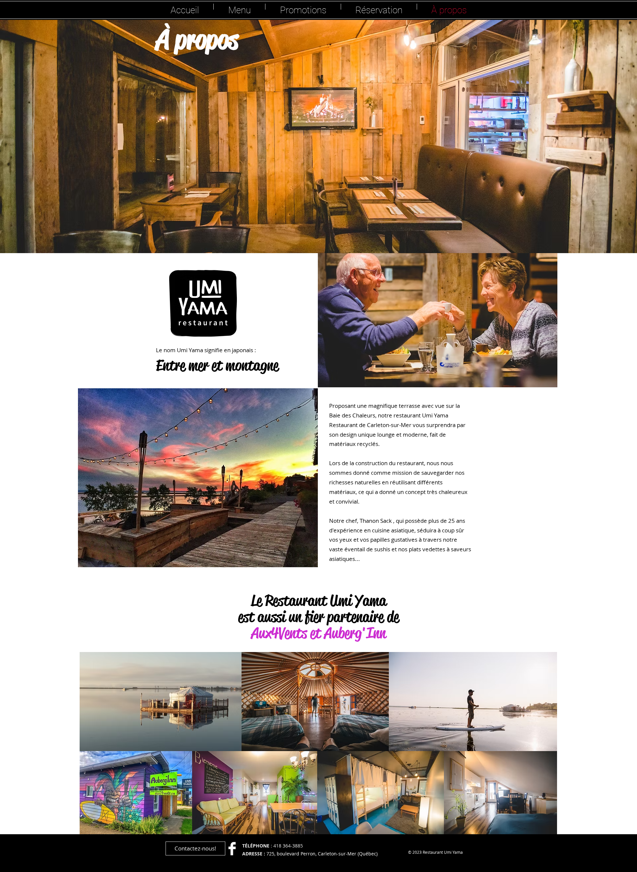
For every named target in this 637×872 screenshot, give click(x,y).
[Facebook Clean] (232, 848)
